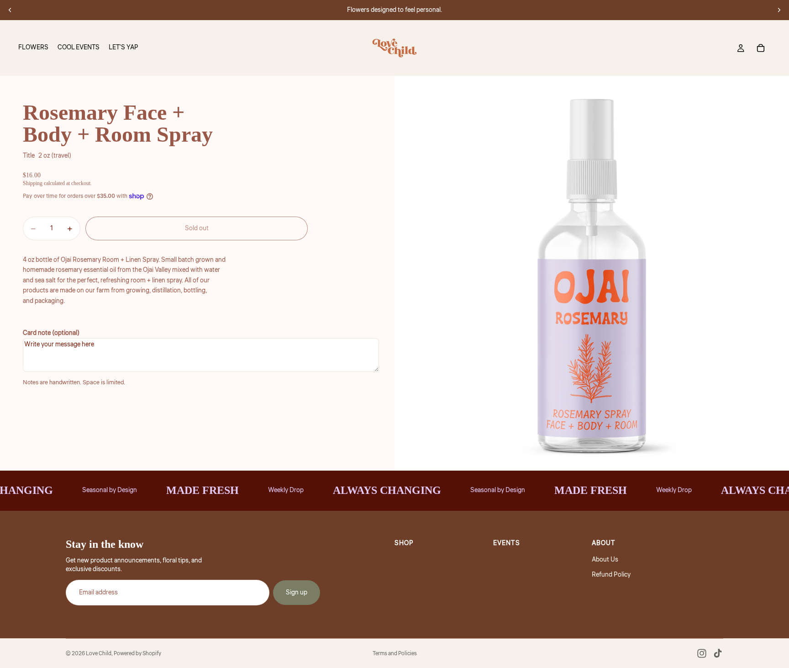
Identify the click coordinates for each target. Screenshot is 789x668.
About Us (605, 559)
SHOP (404, 543)
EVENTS (506, 543)
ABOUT (603, 543)
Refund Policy (611, 574)
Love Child (98, 653)
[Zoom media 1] (591, 273)
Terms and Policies (395, 653)
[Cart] (761, 48)
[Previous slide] (10, 10)
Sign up (296, 592)
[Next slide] (779, 10)
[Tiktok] (717, 653)
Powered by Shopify (137, 653)
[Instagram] (701, 653)
